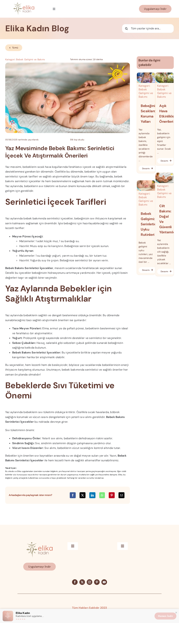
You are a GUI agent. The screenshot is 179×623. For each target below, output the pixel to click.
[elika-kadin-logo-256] (39, 543)
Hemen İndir (165, 616)
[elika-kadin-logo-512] (23, 4)
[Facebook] (73, 495)
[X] (82, 495)
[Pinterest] (112, 495)
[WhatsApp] (102, 495)
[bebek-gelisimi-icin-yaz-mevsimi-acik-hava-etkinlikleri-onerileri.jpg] (164, 74)
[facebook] (75, 582)
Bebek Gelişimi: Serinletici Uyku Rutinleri (149, 224)
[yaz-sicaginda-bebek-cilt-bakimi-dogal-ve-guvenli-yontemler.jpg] (164, 174)
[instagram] (89, 582)
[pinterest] (97, 582)
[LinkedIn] (92, 495)
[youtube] (104, 582)
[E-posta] (121, 495)
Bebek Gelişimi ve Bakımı (30, 59)
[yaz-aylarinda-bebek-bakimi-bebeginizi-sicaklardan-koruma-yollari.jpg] (146, 74)
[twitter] (82, 582)
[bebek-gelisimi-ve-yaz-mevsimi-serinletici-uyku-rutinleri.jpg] (146, 182)
